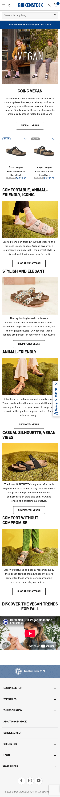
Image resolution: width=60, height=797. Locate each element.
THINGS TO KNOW (13, 710)
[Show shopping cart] (55, 5)
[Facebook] (21, 781)
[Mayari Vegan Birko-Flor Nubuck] (44, 151)
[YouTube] (39, 781)
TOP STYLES (10, 699)
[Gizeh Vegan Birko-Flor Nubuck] (15, 151)
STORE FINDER (10, 766)
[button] (28, 263)
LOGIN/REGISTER (12, 688)
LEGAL (7, 755)
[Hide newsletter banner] (56, 384)
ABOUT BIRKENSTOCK (15, 722)
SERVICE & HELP (12, 733)
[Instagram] (30, 781)
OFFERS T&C (10, 744)
